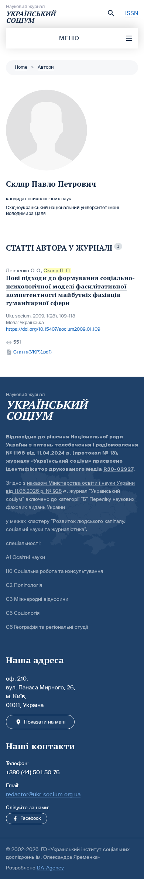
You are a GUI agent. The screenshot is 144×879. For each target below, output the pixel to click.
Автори (46, 67)
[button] (111, 13)
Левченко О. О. (23, 270)
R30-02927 (118, 469)
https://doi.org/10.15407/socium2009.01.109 (53, 329)
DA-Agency (50, 868)
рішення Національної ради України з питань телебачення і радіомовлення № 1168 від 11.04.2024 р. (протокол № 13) (72, 445)
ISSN (131, 13)
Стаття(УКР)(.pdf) (32, 352)
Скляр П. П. (57, 270)
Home (21, 67)
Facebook (30, 818)
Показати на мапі (44, 722)
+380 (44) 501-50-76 (33, 772)
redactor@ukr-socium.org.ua (43, 794)
